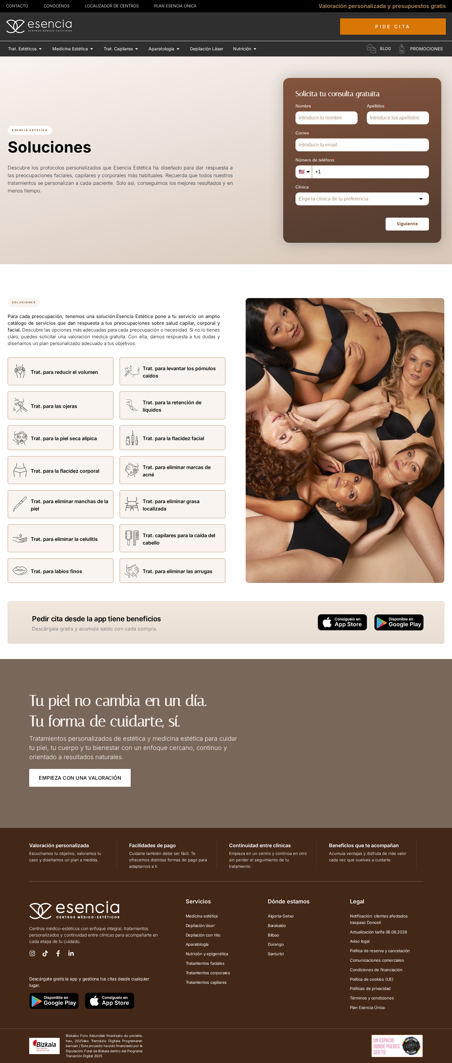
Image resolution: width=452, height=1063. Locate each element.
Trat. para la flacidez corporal (65, 471)
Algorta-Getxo (281, 916)
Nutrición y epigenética (207, 953)
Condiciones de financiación (376, 969)
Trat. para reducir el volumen (64, 372)
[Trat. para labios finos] (20, 570)
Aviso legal (360, 941)
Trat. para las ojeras (54, 406)
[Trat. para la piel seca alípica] (20, 437)
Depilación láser (200, 925)
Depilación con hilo (203, 935)
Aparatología (197, 944)
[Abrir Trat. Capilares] (136, 48)
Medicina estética (202, 916)
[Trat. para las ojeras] (20, 405)
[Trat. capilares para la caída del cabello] (132, 538)
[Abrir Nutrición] (255, 48)
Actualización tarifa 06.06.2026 (378, 931)
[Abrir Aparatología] (178, 48)
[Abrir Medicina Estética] (91, 48)
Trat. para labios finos (56, 571)
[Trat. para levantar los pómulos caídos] (132, 371)
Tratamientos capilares (206, 982)
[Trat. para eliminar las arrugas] (132, 570)
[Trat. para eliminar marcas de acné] (132, 470)
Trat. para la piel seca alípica (64, 438)
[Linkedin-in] (71, 953)
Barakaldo (277, 925)
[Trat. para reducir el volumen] (20, 371)
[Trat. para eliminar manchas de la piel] (20, 504)
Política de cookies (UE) (372, 979)
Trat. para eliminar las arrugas (177, 571)
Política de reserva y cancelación (380, 950)
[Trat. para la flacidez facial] (132, 437)
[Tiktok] (45, 953)
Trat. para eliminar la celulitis (64, 539)
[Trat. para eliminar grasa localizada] (132, 504)
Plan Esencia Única (367, 1007)
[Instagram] (32, 953)
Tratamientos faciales (205, 963)
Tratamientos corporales (208, 972)
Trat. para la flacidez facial (173, 438)
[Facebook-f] (58, 953)
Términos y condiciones (372, 997)
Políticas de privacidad (370, 988)
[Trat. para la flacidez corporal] (20, 470)
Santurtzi (276, 953)
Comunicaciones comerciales (377, 960)
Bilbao (273, 935)
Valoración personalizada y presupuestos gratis (382, 6)
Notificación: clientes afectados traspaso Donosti (379, 919)
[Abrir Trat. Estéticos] (40, 48)
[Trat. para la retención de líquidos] (132, 405)
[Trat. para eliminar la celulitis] (20, 538)
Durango (276, 944)
